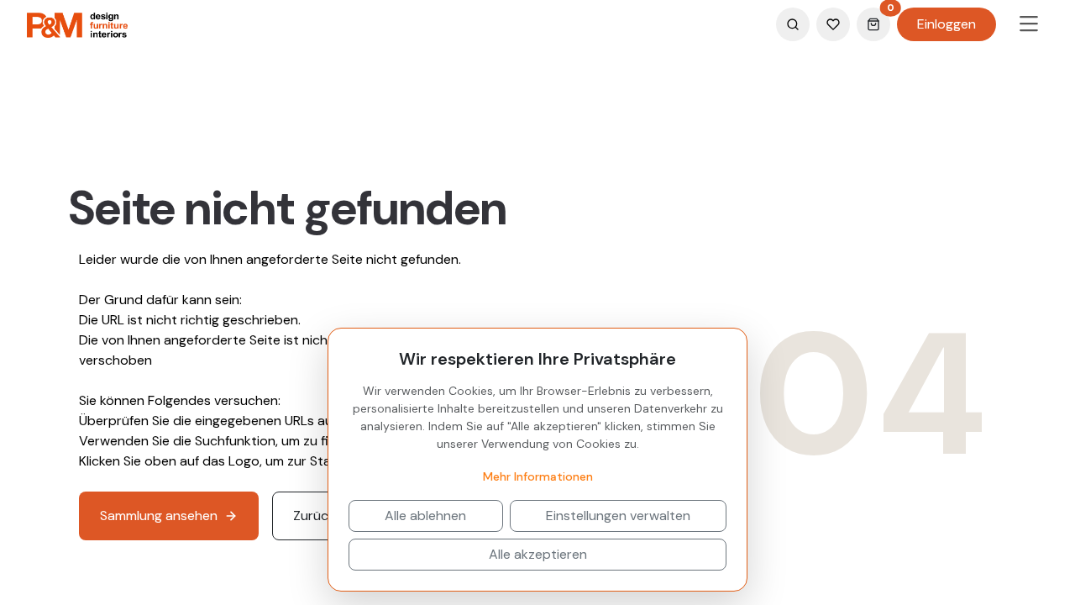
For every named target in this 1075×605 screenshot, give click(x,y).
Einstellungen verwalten (618, 515)
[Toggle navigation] (1028, 24)
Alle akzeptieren (538, 554)
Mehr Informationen (538, 476)
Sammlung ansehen (159, 515)
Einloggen (946, 24)
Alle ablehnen (425, 515)
